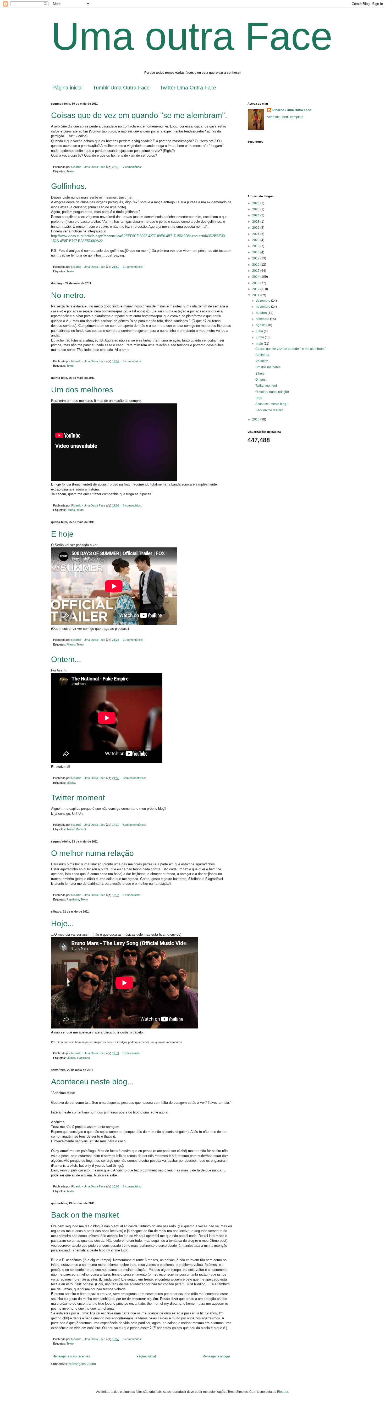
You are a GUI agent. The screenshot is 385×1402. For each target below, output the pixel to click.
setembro (263, 319)
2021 (256, 234)
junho (260, 337)
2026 (256, 203)
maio (260, 343)
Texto (70, 171)
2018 (256, 252)
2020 (256, 240)
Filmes (71, 509)
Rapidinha (73, 899)
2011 (256, 295)
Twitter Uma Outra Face (188, 87)
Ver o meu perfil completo (285, 117)
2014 (256, 277)
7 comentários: (132, 166)
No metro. (68, 295)
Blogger (282, 1392)
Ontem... (66, 659)
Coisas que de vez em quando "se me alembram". (139, 115)
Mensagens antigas (216, 1356)
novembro (263, 306)
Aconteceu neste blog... (92, 1081)
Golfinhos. (69, 186)
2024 (256, 215)
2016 (256, 264)
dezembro (263, 300)
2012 (256, 289)
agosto (261, 325)
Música (71, 782)
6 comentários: (132, 1053)
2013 (256, 283)
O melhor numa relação (92, 853)
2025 (256, 209)
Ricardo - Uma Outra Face (291, 110)
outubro (262, 313)
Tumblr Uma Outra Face (121, 87)
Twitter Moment (76, 829)
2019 (256, 246)
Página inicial (67, 87)
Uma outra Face (191, 36)
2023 (256, 221)
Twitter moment (78, 797)
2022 (256, 228)
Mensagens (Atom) (82, 1364)
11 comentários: (133, 266)
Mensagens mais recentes (71, 1356)
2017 (256, 258)
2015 (256, 271)
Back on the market (85, 1215)
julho (260, 331)
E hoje (62, 534)
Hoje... (62, 923)
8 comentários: (132, 361)
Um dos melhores (82, 389)
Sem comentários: (135, 778)
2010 (256, 419)
